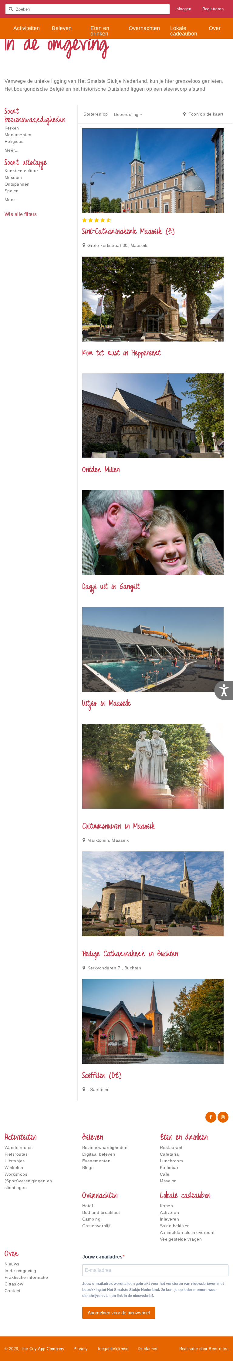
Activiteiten (20, 1138)
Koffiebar (169, 1167)
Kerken (12, 128)
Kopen (166, 1205)
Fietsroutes (16, 1154)
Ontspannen (17, 184)
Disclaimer (148, 1348)
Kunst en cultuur (21, 170)
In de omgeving (20, 1270)
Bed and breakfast (101, 1212)
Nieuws (12, 1264)
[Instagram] (223, 1117)
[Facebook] (210, 1117)
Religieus (14, 141)
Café (165, 1174)
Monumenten (18, 134)
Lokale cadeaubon (185, 1196)
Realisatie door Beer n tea (203, 1348)
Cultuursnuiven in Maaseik (118, 827)
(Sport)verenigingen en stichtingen (28, 1184)
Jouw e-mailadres (102, 1256)
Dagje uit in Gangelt (111, 587)
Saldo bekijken (175, 1225)
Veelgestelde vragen (181, 1239)
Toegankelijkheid (113, 1348)
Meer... (12, 150)
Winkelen (14, 1167)
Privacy (80, 1348)
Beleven (92, 1138)
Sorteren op (95, 114)
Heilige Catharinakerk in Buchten (130, 954)
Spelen (12, 190)
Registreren (213, 9)
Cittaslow (14, 1284)
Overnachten (99, 1196)
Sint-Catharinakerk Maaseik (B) (128, 232)
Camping (91, 1219)
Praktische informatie (26, 1277)
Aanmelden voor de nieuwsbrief (119, 1312)
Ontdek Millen (101, 470)
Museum (13, 177)
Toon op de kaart (205, 114)
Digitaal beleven (98, 1154)
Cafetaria (169, 1154)
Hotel (87, 1205)
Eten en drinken (184, 1138)
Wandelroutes (19, 1147)
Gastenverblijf (96, 1225)
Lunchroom (171, 1160)
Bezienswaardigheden (104, 1147)
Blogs (87, 1167)
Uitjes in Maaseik (106, 704)
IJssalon (168, 1180)
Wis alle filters (21, 214)
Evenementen (96, 1160)
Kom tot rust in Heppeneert (121, 353)
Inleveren (169, 1219)
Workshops (16, 1174)
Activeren (169, 1212)
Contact (12, 1290)
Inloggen (183, 9)
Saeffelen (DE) (101, 1076)
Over (12, 1255)
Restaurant (171, 1147)
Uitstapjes (15, 1160)
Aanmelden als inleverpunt (187, 1232)
